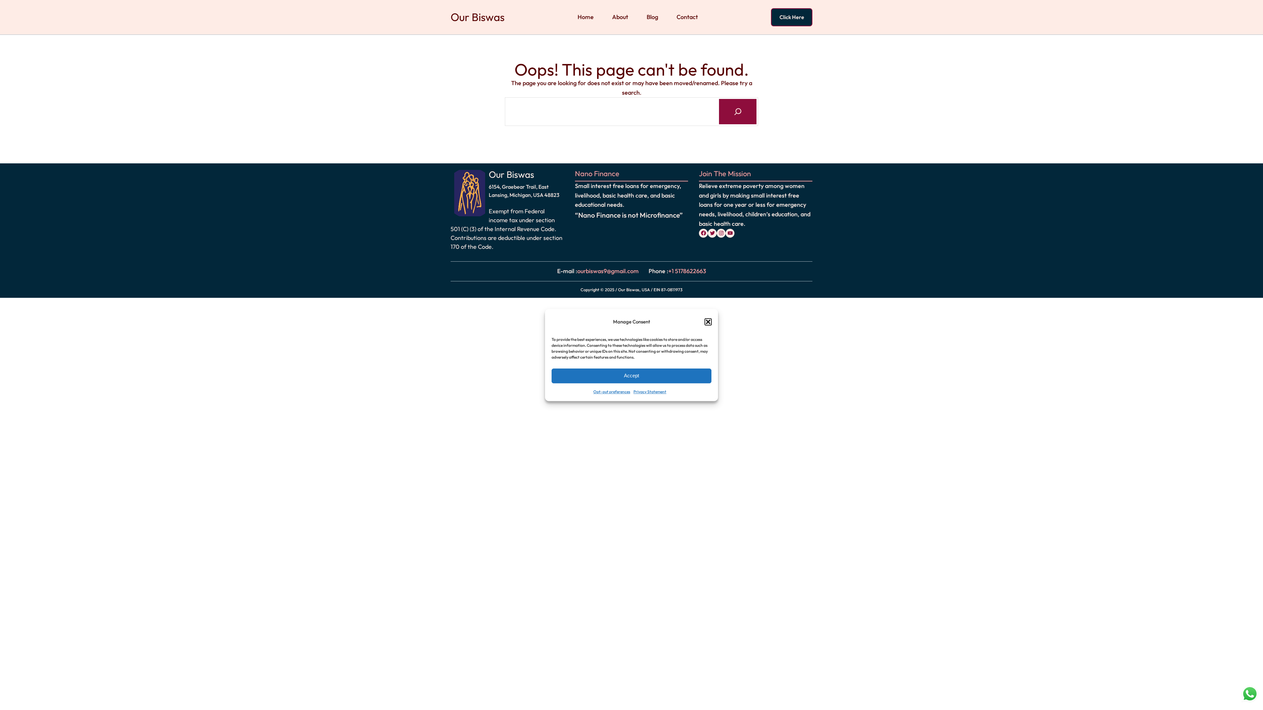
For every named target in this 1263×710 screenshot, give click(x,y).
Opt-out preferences (611, 391)
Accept (631, 376)
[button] (708, 322)
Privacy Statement (649, 391)
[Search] (737, 111)
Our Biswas (478, 17)
